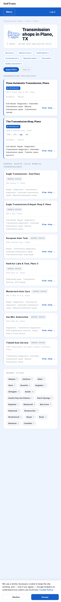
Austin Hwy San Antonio (20, 398)
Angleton (40, 385)
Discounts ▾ (46, 58)
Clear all (26, 69)
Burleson (13, 423)
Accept (45, 597)
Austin (29, 392)
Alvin (11, 385)
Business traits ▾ (30, 58)
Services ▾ (9, 53)
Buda (42, 417)
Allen (41, 379)
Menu (9, 11)
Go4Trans (9, 3)
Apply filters (11, 69)
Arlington (14, 392)
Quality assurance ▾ (13, 64)
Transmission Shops (13, 21)
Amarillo (25, 385)
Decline (16, 597)
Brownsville (30, 411)
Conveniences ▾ (12, 58)
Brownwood (14, 417)
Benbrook (13, 411)
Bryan (30, 417)
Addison (27, 379)
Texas (27, 21)
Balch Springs (44, 398)
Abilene (12, 379)
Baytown (13, 404)
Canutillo (29, 423)
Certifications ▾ (42, 53)
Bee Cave (45, 404)
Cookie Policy (46, 590)
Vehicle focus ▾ (25, 53)
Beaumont (29, 404)
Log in (52, 12)
